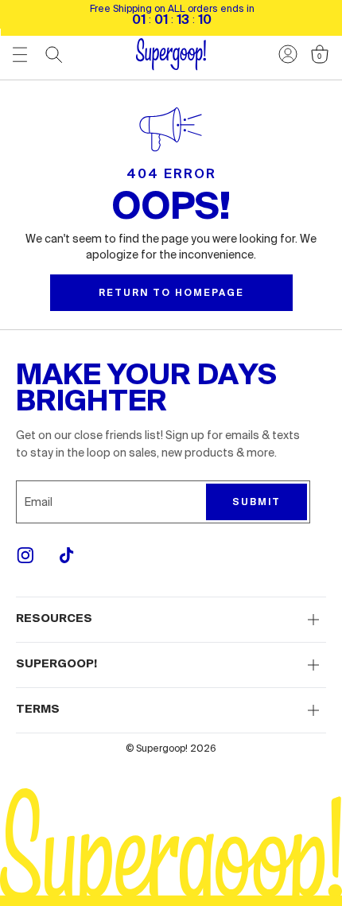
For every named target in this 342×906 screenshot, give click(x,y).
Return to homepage (171, 292)
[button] (171, 619)
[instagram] (25, 555)
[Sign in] (287, 54)
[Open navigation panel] (20, 54)
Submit (256, 502)
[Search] (54, 54)
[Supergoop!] (171, 54)
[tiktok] (66, 555)
